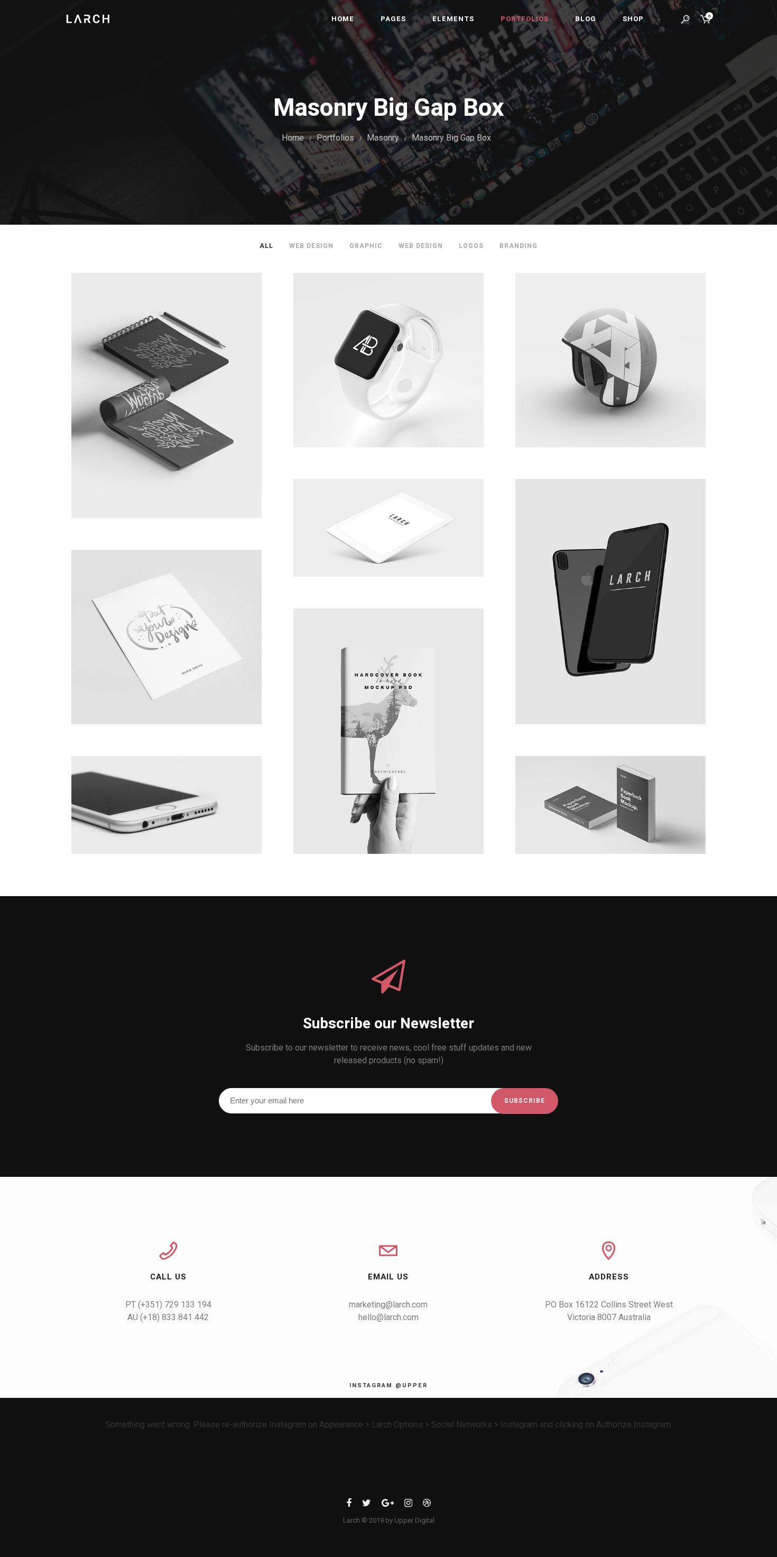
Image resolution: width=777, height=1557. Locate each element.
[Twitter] (366, 1505)
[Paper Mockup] (166, 637)
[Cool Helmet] (610, 360)
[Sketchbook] (166, 395)
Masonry (383, 138)
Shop (633, 19)
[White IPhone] (166, 805)
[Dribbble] (427, 1505)
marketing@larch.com (388, 1305)
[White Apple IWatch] (388, 360)
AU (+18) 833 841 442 (168, 1317)
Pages (393, 19)
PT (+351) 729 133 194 (168, 1305)
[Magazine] (388, 731)
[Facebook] (349, 1505)
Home (342, 19)
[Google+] (387, 1505)
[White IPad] (388, 528)
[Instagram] (408, 1505)
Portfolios (525, 19)
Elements (453, 19)
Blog (585, 19)
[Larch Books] (610, 805)
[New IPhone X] (610, 601)
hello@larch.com (388, 1317)
